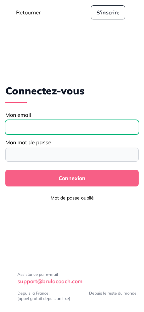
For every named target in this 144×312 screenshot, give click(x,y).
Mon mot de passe (28, 142)
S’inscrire (108, 12)
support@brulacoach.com (49, 281)
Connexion (72, 178)
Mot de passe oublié (72, 198)
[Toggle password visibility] (132, 155)
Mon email (18, 114)
